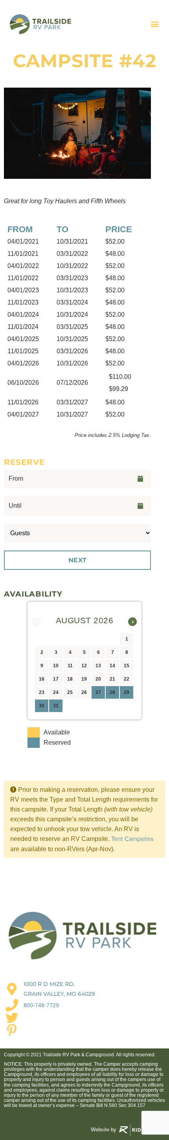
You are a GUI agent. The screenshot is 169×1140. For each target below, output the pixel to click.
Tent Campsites (132, 839)
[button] (154, 24)
